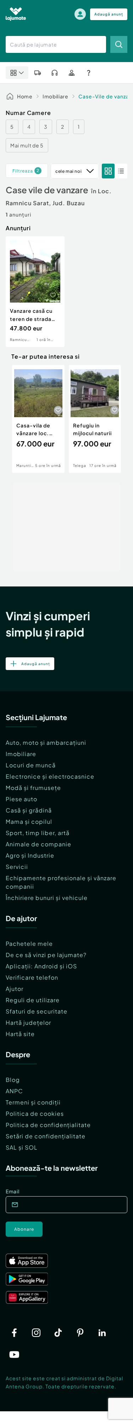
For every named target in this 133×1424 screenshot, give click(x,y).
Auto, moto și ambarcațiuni (46, 742)
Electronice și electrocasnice (50, 776)
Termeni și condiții (33, 1102)
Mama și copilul (29, 821)
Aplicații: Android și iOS (41, 966)
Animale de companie (38, 844)
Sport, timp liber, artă (38, 832)
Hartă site (20, 1033)
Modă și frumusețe (33, 787)
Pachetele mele (29, 943)
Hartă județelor (28, 1022)
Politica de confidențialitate (48, 1124)
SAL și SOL (22, 1147)
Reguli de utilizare (33, 1000)
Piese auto (21, 799)
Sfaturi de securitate (36, 1011)
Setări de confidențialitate (45, 1136)
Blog (13, 1079)
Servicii (17, 866)
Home (25, 96)
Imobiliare (55, 96)
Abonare (24, 1229)
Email (13, 1191)
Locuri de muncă (31, 765)
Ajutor (14, 988)
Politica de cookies (35, 1113)
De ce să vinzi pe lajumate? (46, 955)
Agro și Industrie (30, 855)
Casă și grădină (29, 810)
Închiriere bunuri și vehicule (47, 897)
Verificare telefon (32, 977)
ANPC (14, 1091)
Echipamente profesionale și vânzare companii (61, 882)
